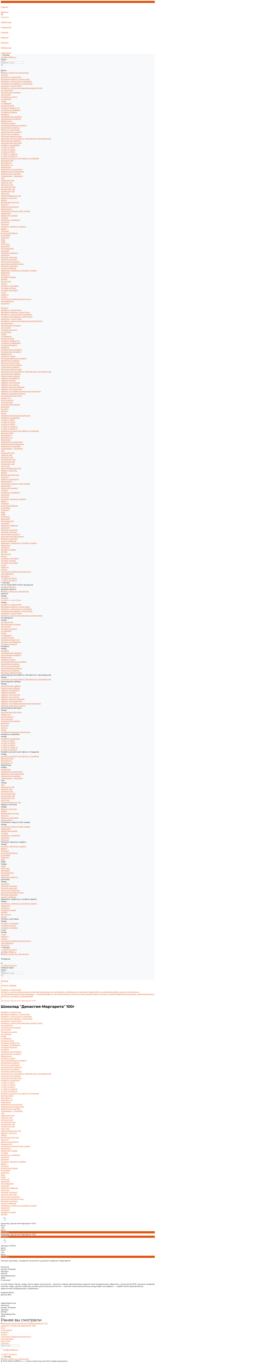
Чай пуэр (5, 194)
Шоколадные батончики (12, 264)
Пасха (3, 413)
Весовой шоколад (9, 266)
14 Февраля (6, 103)
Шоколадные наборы (11, 141)
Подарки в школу (9, 97)
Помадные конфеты (10, 134)
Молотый (5, 244)
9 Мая (3, 101)
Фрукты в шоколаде (10, 130)
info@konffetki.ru (8, 57)
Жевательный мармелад (12, 172)
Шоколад (5, 222)
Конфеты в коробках (10, 145)
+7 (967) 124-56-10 (9, 950)
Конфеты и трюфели (10, 220)
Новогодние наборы (10, 376)
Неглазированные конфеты (14, 125)
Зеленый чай (7, 185)
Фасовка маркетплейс (11, 136)
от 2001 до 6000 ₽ (9, 156)
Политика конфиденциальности (16, 299)
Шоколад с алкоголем (11, 86)
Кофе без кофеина (9, 253)
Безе (3, 240)
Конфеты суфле (8, 123)
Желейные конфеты (10, 128)
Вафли (4, 229)
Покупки (5, 1343)
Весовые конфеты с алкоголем (15, 79)
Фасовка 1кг (6, 163)
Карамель (5, 273)
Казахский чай (7, 180)
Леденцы (5, 275)
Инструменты (7, 400)
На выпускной (7, 106)
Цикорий (5, 251)
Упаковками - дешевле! (12, 176)
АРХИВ (4, 279)
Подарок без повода (10, 405)
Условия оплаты (8, 288)
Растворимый (7, 248)
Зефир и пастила (9, 198)
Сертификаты (7, 301)
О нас (3, 565)
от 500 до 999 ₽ (8, 152)
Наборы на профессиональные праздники (21, 391)
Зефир (4, 200)
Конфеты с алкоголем (11, 77)
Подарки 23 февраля (11, 110)
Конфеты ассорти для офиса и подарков (20, 158)
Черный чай (6, 183)
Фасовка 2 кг (7, 165)
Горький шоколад (9, 257)
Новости (5, 295)
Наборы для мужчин (10, 383)
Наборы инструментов (11, 389)
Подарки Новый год (10, 108)
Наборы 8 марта (8, 380)
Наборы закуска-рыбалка (12, 387)
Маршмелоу (6, 209)
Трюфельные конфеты (11, 117)
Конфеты (5, 114)
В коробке (5, 235)
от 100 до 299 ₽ (8, 147)
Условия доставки (9, 290)
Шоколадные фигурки (11, 143)
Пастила (5, 205)
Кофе (3, 242)
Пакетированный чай (11, 196)
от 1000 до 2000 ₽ (9, 154)
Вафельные (6, 121)
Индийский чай (8, 187)
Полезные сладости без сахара (15, 211)
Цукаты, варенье (8, 268)
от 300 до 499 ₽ (8, 150)
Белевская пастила (10, 202)
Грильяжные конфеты (11, 119)
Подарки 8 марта (9, 112)
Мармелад (6, 167)
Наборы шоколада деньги (13, 394)
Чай (2, 178)
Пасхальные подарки (11, 92)
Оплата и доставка (10, 558)
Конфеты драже (8, 277)
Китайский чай (8, 191)
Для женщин (7, 402)
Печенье (5, 224)
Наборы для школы (10, 385)
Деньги (4, 411)
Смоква (4, 218)
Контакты (5, 576)
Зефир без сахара (9, 216)
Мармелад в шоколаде (12, 169)
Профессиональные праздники (15, 416)
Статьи (4, 297)
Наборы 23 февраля (10, 378)
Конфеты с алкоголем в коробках (16, 81)
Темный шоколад (9, 259)
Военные (5, 407)
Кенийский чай (8, 189)
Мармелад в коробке (11, 174)
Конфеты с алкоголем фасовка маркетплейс (21, 88)
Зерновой (5, 246)
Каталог (4, 308)
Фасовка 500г (7, 161)
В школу (5, 409)
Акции (4, 556)
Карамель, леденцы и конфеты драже (19, 270)
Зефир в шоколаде (10, 207)
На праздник (7, 90)
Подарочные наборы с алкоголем (16, 84)
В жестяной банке (9, 233)
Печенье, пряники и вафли (13, 227)
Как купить (6, 554)
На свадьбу (6, 99)
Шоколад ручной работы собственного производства (26, 139)
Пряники (5, 237)
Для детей (6, 95)
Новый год (6, 398)
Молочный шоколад (10, 262)
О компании (6, 1330)
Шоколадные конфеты (11, 132)
